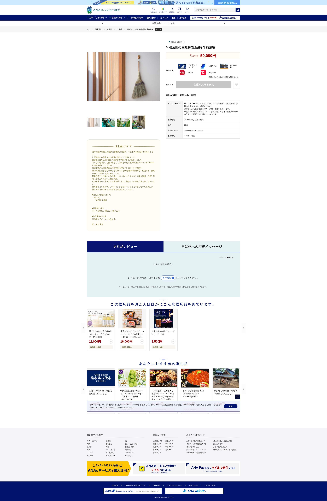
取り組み (182, 18)
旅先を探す (151, 18)
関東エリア (157, 444)
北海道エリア (157, 441)
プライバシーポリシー (174, 485)
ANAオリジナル (92, 441)
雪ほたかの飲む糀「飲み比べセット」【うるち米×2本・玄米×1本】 (100, 334)
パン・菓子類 (110, 450)
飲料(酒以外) (110, 456)
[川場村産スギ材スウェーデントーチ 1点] (163, 318)
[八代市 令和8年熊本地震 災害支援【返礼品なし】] (101, 378)
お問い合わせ (193, 485)
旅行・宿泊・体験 (131, 444)
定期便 (108, 441)
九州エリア (169, 450)
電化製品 (128, 450)
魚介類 (89, 447)
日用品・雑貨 (129, 447)
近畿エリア (157, 447)
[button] (103, 23)
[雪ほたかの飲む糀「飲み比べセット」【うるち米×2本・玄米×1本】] (101, 318)
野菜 (88, 450)
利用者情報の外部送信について (135, 485)
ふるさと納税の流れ (220, 447)
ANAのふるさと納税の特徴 (222, 441)
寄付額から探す (137, 18)
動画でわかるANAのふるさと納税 (224, 450)
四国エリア (157, 450)
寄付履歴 (166, 278)
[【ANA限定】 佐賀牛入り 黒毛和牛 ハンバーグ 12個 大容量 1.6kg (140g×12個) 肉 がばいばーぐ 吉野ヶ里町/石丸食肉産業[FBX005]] (163, 378)
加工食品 (109, 444)
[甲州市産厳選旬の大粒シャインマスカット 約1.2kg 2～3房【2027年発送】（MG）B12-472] (132, 378)
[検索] (238, 10)
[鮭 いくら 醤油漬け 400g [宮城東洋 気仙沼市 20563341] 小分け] (195, 378)
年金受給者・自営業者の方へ (196, 453)
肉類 (88, 444)
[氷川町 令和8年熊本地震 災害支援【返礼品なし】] (226, 378)
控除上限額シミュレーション (196, 450)
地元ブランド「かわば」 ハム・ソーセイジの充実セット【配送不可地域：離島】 (132, 334)
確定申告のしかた (192, 447)
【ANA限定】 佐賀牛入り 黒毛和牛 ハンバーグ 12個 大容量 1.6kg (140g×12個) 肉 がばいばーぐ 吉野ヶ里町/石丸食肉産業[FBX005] (163, 396)
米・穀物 (90, 456)
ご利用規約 (156, 485)
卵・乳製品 (110, 453)
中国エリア (169, 447)
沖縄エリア (157, 453)
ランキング (163, 18)
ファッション (129, 453)
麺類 (107, 447)
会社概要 (115, 485)
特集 (174, 18)
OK (230, 406)
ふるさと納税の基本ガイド (195, 441)
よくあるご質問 (209, 485)
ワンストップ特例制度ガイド (196, 444)
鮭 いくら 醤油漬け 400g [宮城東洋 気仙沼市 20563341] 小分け (193, 394)
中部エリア (169, 444)
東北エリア (169, 441)
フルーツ (90, 453)
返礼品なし (129, 456)
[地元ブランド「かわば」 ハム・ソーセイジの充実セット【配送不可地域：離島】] (132, 318)
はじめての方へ (218, 444)
